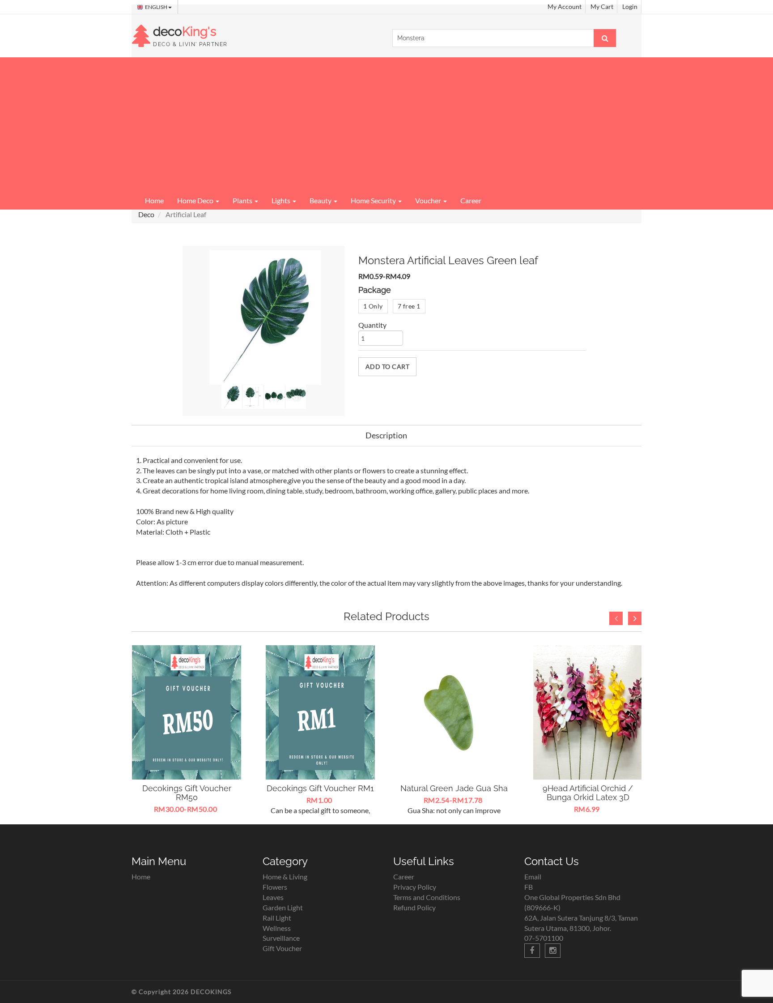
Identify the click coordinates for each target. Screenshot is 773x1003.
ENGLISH (156, 7)
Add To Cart (387, 366)
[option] (186, 730)
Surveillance (281, 938)
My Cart (601, 6)
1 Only (373, 306)
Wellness (277, 928)
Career (470, 200)
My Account (565, 6)
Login (629, 6)
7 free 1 (409, 306)
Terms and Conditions (426, 897)
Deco (146, 214)
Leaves (273, 897)
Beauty (321, 200)
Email (532, 876)
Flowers (275, 887)
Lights (282, 200)
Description (386, 435)
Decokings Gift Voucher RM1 (320, 788)
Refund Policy (414, 907)
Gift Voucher (282, 948)
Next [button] (634, 618)
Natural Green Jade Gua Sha (454, 788)
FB (528, 887)
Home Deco (196, 200)
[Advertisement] (386, 124)
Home (154, 200)
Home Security (374, 200)
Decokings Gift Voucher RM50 (186, 793)
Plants (243, 200)
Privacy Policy (414, 887)
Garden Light (283, 907)
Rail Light (277, 917)
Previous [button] (616, 618)
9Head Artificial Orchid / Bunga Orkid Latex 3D (588, 793)
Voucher (428, 200)
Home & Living (285, 876)
